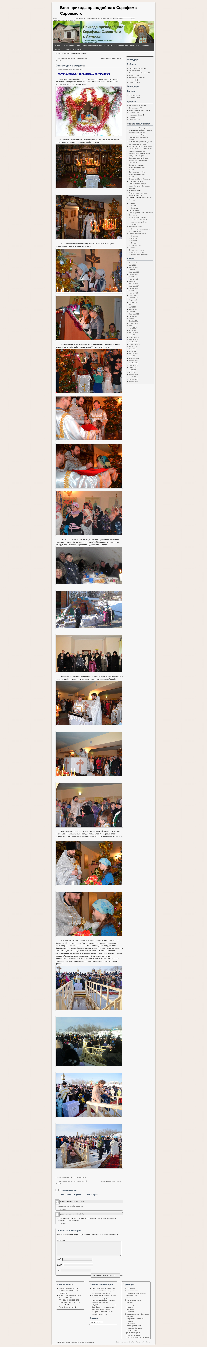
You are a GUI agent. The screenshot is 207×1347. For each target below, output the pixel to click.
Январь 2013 (133, 374)
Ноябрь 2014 (133, 339)
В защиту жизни (64, 1288)
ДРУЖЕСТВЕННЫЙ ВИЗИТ (68, 1291)
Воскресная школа (121, 45)
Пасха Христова (64, 1307)
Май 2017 (132, 281)
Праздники (65, 53)
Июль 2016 (133, 302)
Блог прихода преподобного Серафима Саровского (78, 1342)
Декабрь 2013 (134, 363)
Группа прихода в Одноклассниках (64, 20)
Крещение (134, 236)
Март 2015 (132, 335)
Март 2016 (132, 311)
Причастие (134, 243)
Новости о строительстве (139, 254)
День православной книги (112, 58)
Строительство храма (73, 49)
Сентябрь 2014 (134, 344)
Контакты (58, 49)
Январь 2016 (133, 316)
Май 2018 (132, 265)
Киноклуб (132, 75)
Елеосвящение (136, 245)
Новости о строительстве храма (137, 1337)
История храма (131, 1330)
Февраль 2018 (134, 272)
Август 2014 (133, 346)
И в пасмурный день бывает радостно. (137, 167)
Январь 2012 (133, 381)
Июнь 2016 (133, 305)
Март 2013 (132, 372)
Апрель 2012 (133, 379)
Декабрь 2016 (134, 291)
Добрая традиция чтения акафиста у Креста (139, 137)
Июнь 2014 (133, 349)
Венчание (134, 238)
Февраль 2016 (134, 314)
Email (59, 1265)
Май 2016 (132, 307)
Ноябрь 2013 (133, 365)
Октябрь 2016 (134, 295)
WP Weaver (146, 1342)
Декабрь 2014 (134, 337)
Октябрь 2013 (134, 367)
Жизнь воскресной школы (138, 73)
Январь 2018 (133, 274)
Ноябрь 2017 (133, 279)
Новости (132, 80)
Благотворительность (136, 68)
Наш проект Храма (135, 77)
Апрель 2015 (133, 332)
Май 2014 (132, 351)
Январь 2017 (133, 288)
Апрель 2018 (133, 267)
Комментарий (62, 1240)
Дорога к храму (134, 70)
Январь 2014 (133, 360)
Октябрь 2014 (134, 342)
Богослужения (69, 45)
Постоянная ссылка (79, 1177)
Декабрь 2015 (134, 318)
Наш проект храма (137, 252)
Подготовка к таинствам (139, 45)
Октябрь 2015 (134, 321)
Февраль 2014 (134, 358)
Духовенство (130, 1323)
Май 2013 (132, 370)
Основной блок (136, 231)
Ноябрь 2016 (133, 293)
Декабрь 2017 (134, 277)
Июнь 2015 (133, 328)
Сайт (58, 1270)
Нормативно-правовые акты (141, 229)
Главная (58, 45)
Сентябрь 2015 (134, 323)
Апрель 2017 (133, 284)
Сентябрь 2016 (134, 298)
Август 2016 (133, 300)
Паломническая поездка (137, 183)
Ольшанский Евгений (136, 179)
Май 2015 (132, 330)
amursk (80, 69)
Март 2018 (132, 270)
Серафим (132, 158)
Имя (59, 1259)
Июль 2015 (133, 325)
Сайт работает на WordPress (125, 1342)
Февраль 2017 (134, 286)
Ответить (63, 1209)
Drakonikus (132, 181)
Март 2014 (132, 356)
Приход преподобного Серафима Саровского (94, 45)
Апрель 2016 (133, 309)
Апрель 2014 (133, 353)
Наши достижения (145, 128)
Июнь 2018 (133, 263)
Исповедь (134, 240)
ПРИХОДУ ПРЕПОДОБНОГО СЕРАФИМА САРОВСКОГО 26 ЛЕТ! (69, 1302)
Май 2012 (132, 377)
